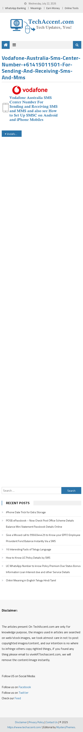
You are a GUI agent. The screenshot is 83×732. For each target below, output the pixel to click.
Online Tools (72, 8)
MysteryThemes (65, 727)
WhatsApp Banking (15, 8)
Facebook (25, 687)
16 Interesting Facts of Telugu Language (28, 549)
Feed (17, 698)
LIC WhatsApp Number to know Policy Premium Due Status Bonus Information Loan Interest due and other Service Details (43, 569)
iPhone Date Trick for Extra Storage (26, 512)
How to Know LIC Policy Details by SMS (28, 558)
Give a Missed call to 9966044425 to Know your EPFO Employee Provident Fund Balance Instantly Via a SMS (43, 538)
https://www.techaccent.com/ (24, 727)
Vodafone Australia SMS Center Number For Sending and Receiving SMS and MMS (14, 134)
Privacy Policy (36, 722)
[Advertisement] (41, 313)
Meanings (36, 8)
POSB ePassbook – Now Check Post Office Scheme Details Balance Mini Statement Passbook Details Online (40, 523)
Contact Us (52, 722)
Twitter (23, 692)
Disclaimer (21, 722)
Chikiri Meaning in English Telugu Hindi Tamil (31, 580)
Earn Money (53, 8)
